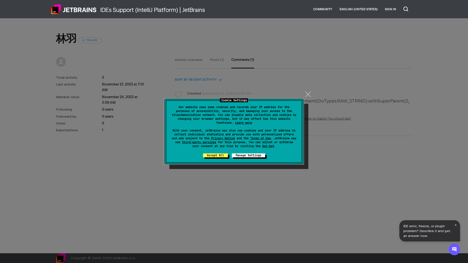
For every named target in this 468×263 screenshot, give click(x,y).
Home (74, 9)
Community (322, 9)
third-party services (199, 142)
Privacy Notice (223, 138)
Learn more (243, 123)
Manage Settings (248, 155)
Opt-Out (268, 146)
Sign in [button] (390, 9)
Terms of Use (260, 138)
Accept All (215, 155)
